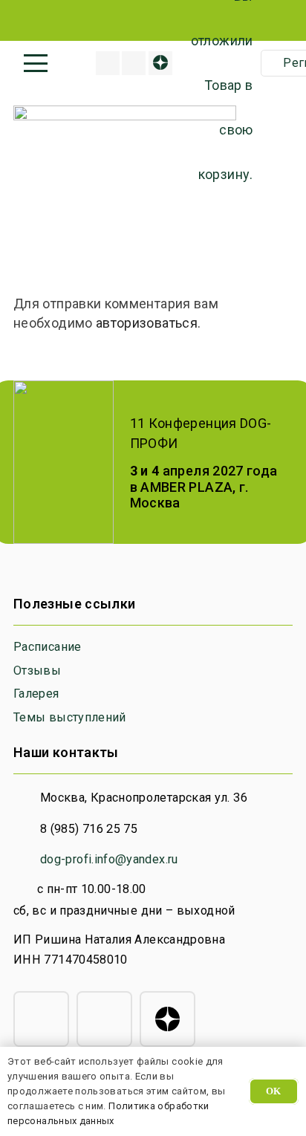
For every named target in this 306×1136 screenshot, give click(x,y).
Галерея (36, 694)
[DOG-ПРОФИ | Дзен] (160, 63)
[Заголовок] (108, 63)
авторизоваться (147, 323)
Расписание (47, 647)
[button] (36, 63)
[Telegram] (41, 1019)
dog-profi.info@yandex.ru (109, 859)
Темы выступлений (69, 717)
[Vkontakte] (134, 63)
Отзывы (37, 670)
